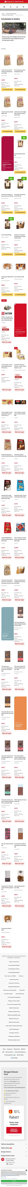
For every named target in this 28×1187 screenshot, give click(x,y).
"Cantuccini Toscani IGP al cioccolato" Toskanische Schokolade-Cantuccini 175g (7, 581)
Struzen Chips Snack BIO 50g (19, 154)
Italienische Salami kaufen (14, 986)
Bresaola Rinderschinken (14, 972)
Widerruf (23, 1049)
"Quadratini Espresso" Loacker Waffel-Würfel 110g (20, 455)
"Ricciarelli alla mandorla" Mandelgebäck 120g (19, 70)
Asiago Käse (22, 990)
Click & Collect (20, 1055)
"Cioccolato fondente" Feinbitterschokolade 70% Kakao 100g (7, 757)
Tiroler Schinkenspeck (14, 1029)
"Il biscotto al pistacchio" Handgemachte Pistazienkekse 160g (20, 581)
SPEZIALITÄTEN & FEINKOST (11, 13)
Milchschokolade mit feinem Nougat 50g (20, 800)
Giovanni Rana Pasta (14, 979)
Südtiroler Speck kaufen (14, 1022)
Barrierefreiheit (9, 1052)
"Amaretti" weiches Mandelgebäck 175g (7, 112)
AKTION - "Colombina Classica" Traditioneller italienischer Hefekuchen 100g (7, 318)
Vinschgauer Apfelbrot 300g (6, 929)
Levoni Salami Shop (20, 993)
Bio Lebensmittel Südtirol (14, 965)
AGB (3, 1052)
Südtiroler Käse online (14, 1008)
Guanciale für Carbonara (14, 983)
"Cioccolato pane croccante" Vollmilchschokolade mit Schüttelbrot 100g (7, 669)
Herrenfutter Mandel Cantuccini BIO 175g (20, 195)
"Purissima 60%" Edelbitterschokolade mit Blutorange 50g (20, 845)
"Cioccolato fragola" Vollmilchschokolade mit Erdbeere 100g (19, 668)
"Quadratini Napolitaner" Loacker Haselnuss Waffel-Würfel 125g (7, 539)
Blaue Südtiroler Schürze (14, 968)
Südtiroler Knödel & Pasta (14, 1011)
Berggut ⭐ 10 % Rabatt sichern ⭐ (15, 1)
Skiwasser (21, 976)
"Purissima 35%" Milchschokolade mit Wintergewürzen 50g (7, 887)
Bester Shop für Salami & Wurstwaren (14, 1025)
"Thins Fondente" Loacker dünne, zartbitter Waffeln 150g (19, 414)
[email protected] (11, 1158)
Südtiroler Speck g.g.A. (14, 1018)
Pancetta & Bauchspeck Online (14, 1004)
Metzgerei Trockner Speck (14, 1000)
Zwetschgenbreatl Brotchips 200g (19, 886)
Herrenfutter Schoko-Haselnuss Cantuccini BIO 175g (7, 195)
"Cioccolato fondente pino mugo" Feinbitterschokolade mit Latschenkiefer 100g (7, 801)
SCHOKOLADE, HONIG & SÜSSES (7, 15)
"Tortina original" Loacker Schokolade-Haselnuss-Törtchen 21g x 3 (7, 414)
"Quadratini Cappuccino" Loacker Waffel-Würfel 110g (7, 455)
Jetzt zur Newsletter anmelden (14, 1130)
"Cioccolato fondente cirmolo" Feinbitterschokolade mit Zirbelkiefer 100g (20, 757)
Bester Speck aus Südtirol (10, 976)
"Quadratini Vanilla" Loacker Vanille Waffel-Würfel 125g (20, 496)
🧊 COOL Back (14, 1058)
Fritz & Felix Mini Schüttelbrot (14, 997)
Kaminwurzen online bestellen (9, 990)
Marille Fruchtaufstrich (14, 961)
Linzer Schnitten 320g (19, 276)
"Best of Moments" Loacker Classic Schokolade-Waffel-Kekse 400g (20, 539)
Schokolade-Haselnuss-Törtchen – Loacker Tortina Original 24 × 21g (20, 366)
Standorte (10, 1164)
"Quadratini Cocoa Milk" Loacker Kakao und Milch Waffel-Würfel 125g (6, 497)
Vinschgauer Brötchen (14, 1032)
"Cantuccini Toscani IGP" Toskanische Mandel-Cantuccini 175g (7, 71)
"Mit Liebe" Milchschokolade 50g (7, 844)
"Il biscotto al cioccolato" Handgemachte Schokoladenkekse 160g (20, 236)
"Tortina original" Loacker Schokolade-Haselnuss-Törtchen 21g (7, 366)
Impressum (9, 1049)
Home (3, 13)
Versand (2, 84)
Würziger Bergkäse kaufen (14, 1040)
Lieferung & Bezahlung (20, 1052)
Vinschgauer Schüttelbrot (14, 1036)
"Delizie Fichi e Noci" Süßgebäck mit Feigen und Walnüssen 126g (20, 113)
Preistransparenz (9, 1055)
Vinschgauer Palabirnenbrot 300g (7, 277)
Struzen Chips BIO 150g (6, 234)
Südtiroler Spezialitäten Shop (14, 1015)
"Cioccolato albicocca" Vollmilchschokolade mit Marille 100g (7, 713)
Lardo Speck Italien (8, 993)
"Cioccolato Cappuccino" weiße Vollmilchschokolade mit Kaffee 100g (20, 624)
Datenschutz (17, 1049)
